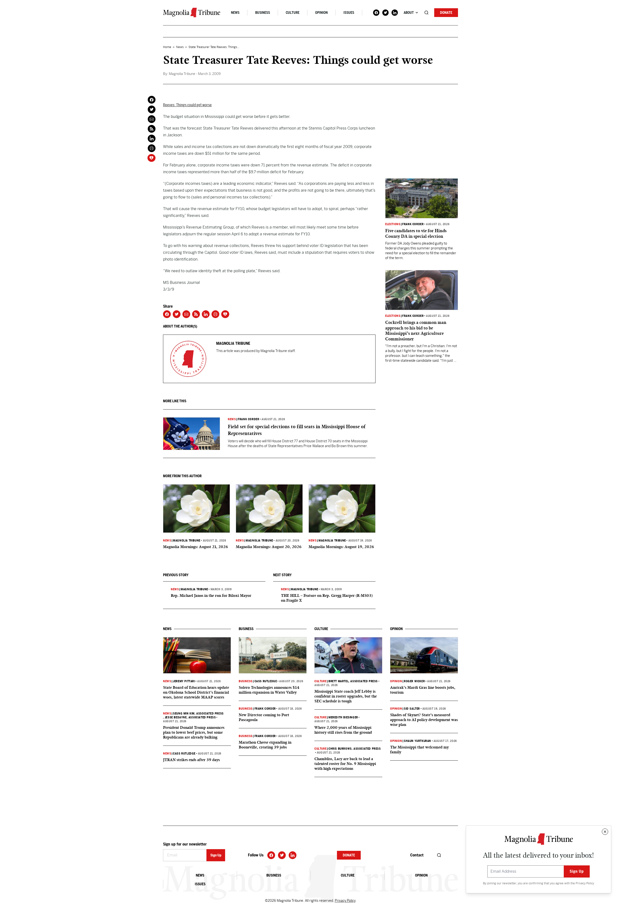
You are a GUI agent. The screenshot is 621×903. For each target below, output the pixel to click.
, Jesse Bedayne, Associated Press (189, 717)
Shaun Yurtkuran (417, 741)
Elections (392, 224)
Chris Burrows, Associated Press (354, 748)
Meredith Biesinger (343, 717)
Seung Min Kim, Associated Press (198, 713)
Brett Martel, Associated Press (353, 681)
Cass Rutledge (184, 753)
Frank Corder (248, 419)
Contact (417, 855)
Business (262, 13)
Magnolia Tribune (186, 540)
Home (167, 47)
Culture (292, 13)
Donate (446, 13)
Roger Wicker (414, 681)
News (235, 13)
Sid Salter (412, 708)
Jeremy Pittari (184, 681)
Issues (348, 13)
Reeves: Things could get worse (187, 105)
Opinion (321, 13)
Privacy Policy (585, 883)
